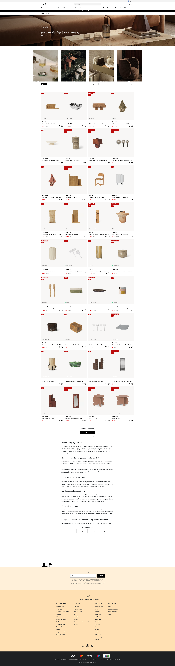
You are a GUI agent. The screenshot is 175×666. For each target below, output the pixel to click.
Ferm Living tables (70, 531)
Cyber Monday (98, 637)
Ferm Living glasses (126, 531)
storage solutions (109, 499)
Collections (84, 84)
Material (75, 84)
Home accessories (52, 7)
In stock (51, 84)
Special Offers (123, 7)
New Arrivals (98, 619)
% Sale (96, 616)
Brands (117, 7)
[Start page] (43, 4)
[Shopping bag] (132, 4)
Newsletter (58, 614)
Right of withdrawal (60, 634)
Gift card (76, 624)
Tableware (43, 7)
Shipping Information (61, 619)
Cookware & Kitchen (78, 609)
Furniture (86, 7)
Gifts (112, 7)
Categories (58, 84)
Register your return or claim (62, 611)
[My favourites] (129, 4)
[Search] (75, 4)
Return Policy (59, 609)
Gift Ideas (97, 629)
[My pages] (125, 4)
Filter (45, 84)
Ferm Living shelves (82, 531)
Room (108, 7)
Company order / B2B (61, 631)
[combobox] (131, 1)
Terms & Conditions (60, 624)
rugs (104, 448)
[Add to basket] (62, 126)
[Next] (134, 531)
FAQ (57, 616)
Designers (93, 84)
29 (89, 436)
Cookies (58, 629)
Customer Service (60, 606)
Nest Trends (98, 631)
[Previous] (41, 531)
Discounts (97, 639)
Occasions (97, 624)
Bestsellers (97, 621)
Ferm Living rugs (93, 531)
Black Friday (98, 634)
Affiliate (109, 614)
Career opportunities (112, 611)
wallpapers (64, 449)
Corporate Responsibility (113, 609)
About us (109, 606)
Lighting (71, 7)
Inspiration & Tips (99, 606)
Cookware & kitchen (63, 7)
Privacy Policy (59, 626)
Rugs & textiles (78, 7)
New (104, 7)
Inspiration (131, 7)
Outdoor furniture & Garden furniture (82, 621)
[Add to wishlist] (59, 126)
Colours (67, 84)
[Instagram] (87, 645)
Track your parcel (60, 621)
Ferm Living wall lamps (47, 531)
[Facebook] (83, 645)
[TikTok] (92, 645)
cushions (63, 511)
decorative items (72, 449)
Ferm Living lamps (115, 531)
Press (109, 616)
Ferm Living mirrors (103, 531)
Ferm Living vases (59, 531)
